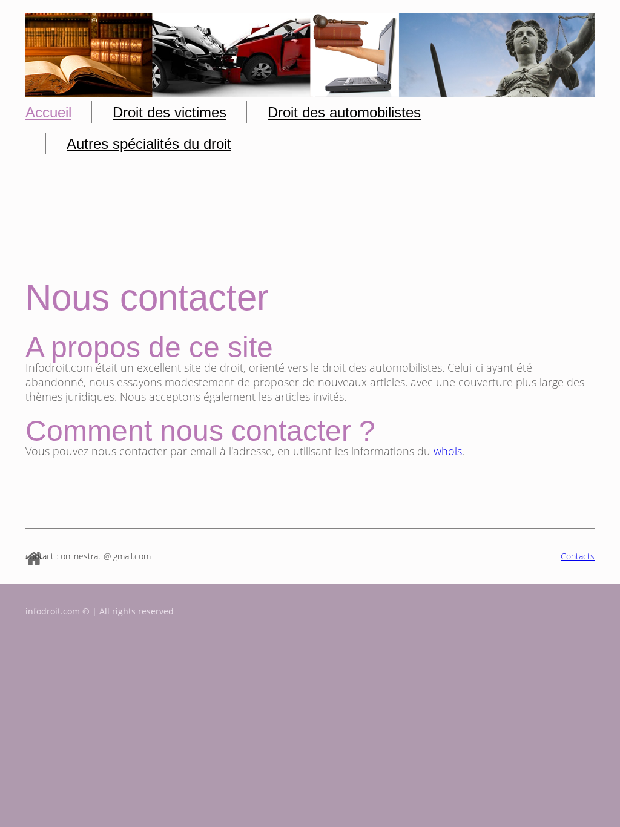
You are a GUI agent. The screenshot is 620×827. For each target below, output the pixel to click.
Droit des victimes (169, 112)
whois (448, 451)
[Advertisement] (310, 223)
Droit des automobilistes (344, 112)
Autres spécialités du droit (149, 144)
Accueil (48, 112)
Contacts (578, 556)
